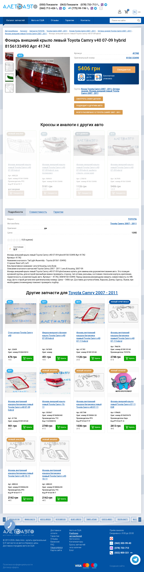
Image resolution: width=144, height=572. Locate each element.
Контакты (85, 20)
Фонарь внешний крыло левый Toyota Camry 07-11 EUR (123, 404)
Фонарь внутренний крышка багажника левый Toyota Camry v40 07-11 (89, 404)
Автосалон (74, 539)
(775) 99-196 (79, 8)
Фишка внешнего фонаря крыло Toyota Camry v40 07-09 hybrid (54, 335)
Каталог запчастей (15, 20)
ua (139, 12)
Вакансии (54, 542)
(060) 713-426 (48, 8)
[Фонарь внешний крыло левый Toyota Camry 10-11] (55, 382)
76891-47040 (91, 519)
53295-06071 (122, 519)
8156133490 (132, 58)
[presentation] (18, 75)
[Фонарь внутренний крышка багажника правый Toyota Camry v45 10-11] (55, 451)
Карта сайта (56, 550)
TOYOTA (132, 219)
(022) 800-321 (123, 552)
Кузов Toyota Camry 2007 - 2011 (96, 89)
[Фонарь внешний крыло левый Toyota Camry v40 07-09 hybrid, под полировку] (55, 145)
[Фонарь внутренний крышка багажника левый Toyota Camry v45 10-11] (20, 451)
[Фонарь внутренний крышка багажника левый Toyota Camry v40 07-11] (89, 382)
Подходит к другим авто (89, 105)
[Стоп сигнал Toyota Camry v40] (20, 313)
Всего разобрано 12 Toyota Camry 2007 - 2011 (98, 112)
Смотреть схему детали (88, 99)
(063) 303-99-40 (122, 543)
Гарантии (69, 20)
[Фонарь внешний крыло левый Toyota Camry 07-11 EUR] (123, 382)
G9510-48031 (107, 519)
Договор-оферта (11, 567)
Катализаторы (76, 542)
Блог (71, 550)
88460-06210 (30, 519)
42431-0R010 (76, 519)
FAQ (52, 545)
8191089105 (61, 519)
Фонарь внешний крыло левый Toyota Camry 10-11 (53, 404)
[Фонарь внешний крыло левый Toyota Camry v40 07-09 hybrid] (20, 145)
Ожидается (123, 69)
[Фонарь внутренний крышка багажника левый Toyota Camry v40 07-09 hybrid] (20, 382)
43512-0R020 (45, 519)
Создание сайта (117, 566)
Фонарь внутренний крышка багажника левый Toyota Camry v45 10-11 (20, 473)
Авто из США (37, 20)
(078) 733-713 (89, 4)
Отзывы (55, 20)
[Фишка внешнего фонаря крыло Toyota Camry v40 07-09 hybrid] (55, 313)
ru (135, 12)
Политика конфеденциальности (18, 564)
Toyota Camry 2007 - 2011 (123, 223)
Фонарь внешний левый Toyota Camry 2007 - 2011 (100, 92)
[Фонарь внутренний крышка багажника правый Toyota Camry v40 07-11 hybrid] (89, 313)
